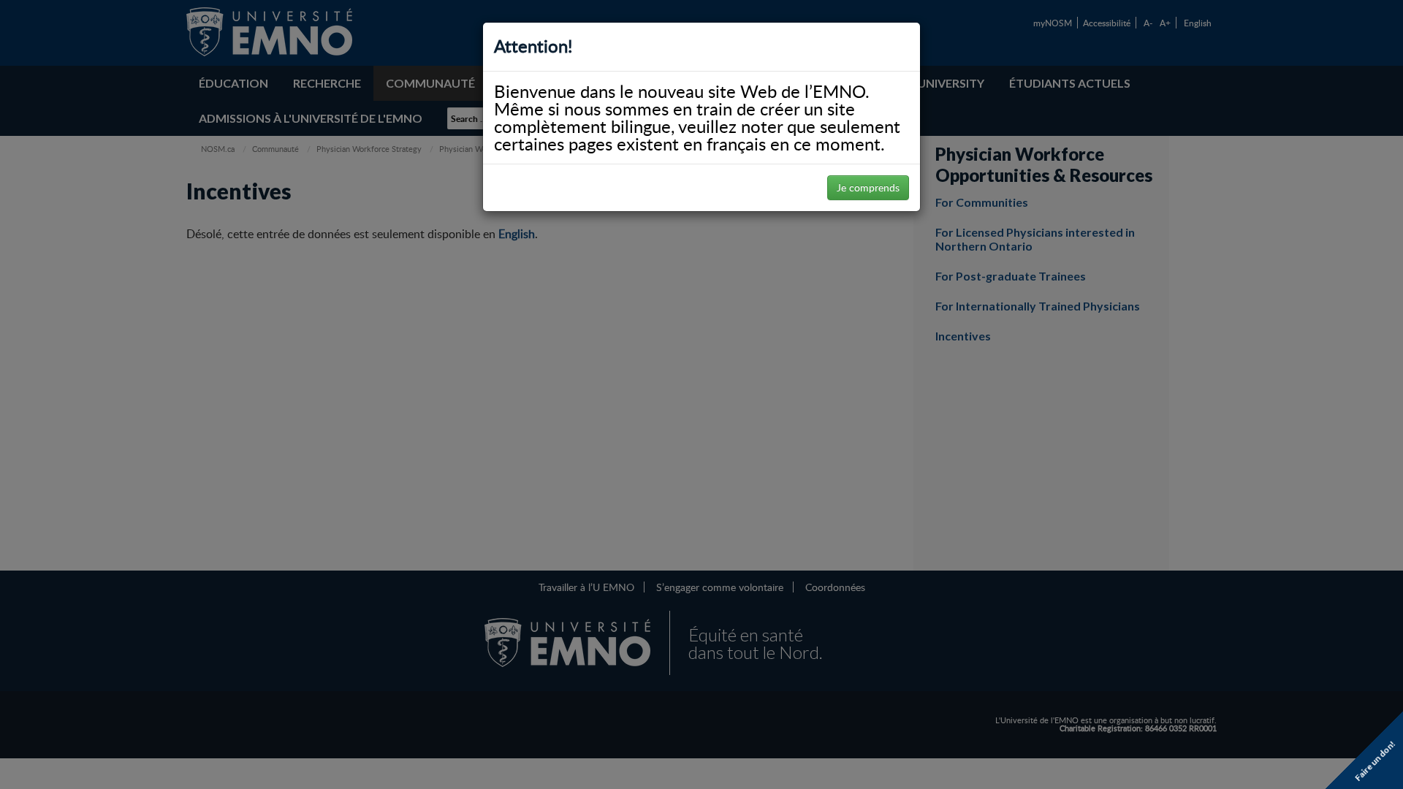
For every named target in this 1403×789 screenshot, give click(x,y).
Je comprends (868, 187)
